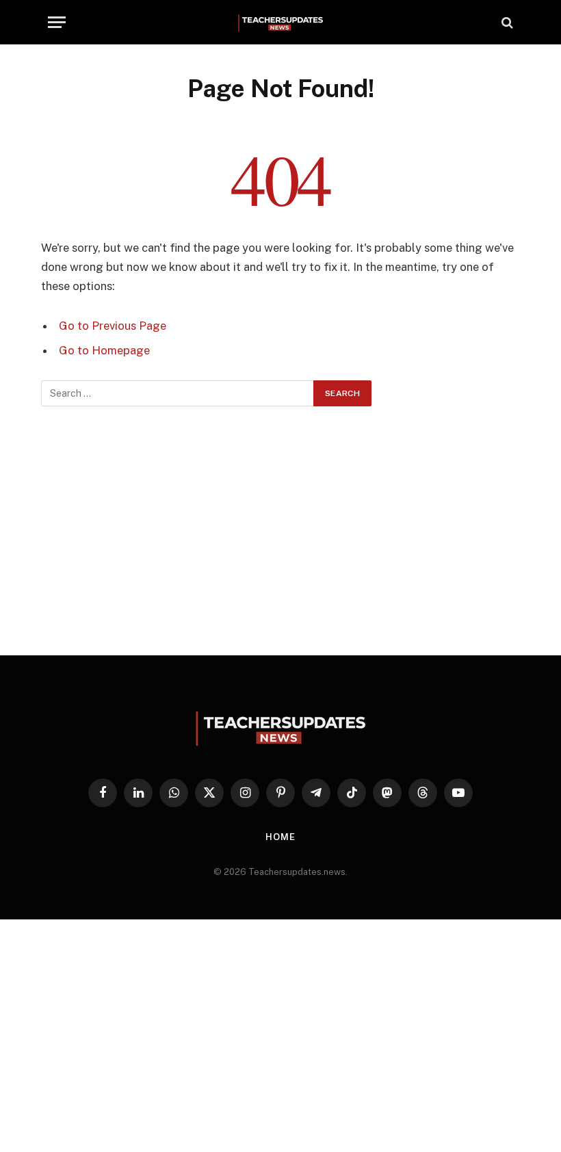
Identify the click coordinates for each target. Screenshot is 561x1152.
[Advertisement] (280, 531)
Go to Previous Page (112, 325)
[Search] (506, 22)
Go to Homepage (104, 350)
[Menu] (57, 22)
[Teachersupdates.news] (280, 22)
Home (280, 837)
